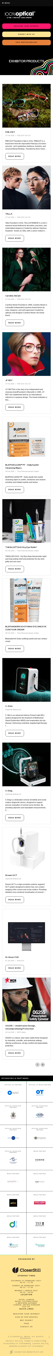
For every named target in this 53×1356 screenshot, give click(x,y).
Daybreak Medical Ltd (13, 709)
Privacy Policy (14, 1341)
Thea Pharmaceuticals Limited (28, 471)
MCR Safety (21, 1032)
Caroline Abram (13, 295)
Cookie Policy (40, 1343)
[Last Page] (42, 1064)
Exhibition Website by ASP (29, 1352)
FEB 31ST (10, 132)
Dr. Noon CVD (12, 957)
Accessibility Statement (17, 1343)
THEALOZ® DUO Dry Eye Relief (21, 547)
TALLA (8, 213)
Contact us (26, 1326)
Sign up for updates (26, 1317)
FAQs (26, 1323)
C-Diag (8, 790)
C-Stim (9, 706)
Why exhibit (26, 1320)
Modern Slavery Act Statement (26, 1346)
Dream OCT (11, 875)
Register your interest (26, 1314)
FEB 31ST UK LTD (23, 135)
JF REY (9, 380)
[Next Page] (37, 1064)
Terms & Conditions (35, 1341)
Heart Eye (20, 960)
